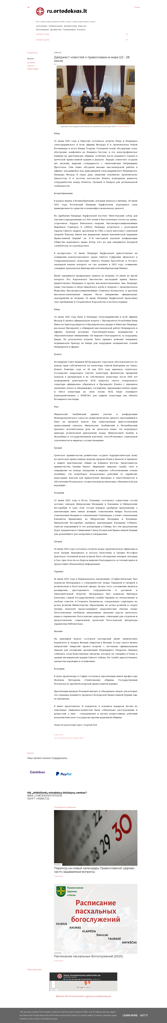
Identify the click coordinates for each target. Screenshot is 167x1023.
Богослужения (42, 30)
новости (30, 66)
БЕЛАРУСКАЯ (70, 26)
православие (33, 69)
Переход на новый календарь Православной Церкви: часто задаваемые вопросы (94, 869)
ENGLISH (82, 26)
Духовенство (56, 30)
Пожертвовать (69, 30)
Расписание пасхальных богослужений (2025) (88, 956)
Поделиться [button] (32, 53)
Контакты (81, 30)
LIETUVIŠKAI (41, 26)
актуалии (31, 62)
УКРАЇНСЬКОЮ (56, 26)
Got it (144, 1015)
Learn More (130, 1015)
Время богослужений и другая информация (83, 996)
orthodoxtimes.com (124, 126)
